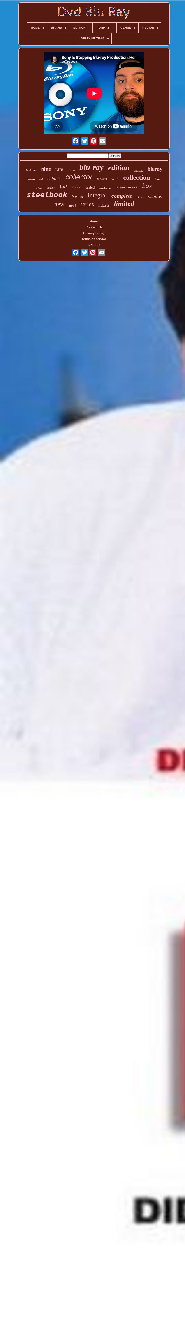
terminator (105, 188)
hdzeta (103, 205)
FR (97, 245)
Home (94, 221)
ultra (71, 170)
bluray (155, 169)
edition (119, 168)
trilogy (39, 188)
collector (78, 177)
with (115, 178)
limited (124, 204)
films (158, 179)
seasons (155, 196)
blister (140, 197)
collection (136, 177)
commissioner (127, 187)
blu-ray (91, 167)
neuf (72, 206)
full (63, 186)
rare (59, 169)
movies (102, 179)
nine (46, 169)
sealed (90, 187)
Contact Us (94, 227)
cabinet (54, 178)
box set (77, 196)
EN (90, 245)
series (87, 204)
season (51, 187)
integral (97, 195)
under (76, 187)
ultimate (138, 170)
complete (121, 196)
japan (31, 179)
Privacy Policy (94, 233)
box (147, 185)
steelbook (47, 194)
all (41, 179)
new (59, 204)
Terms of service (94, 239)
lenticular (31, 170)
